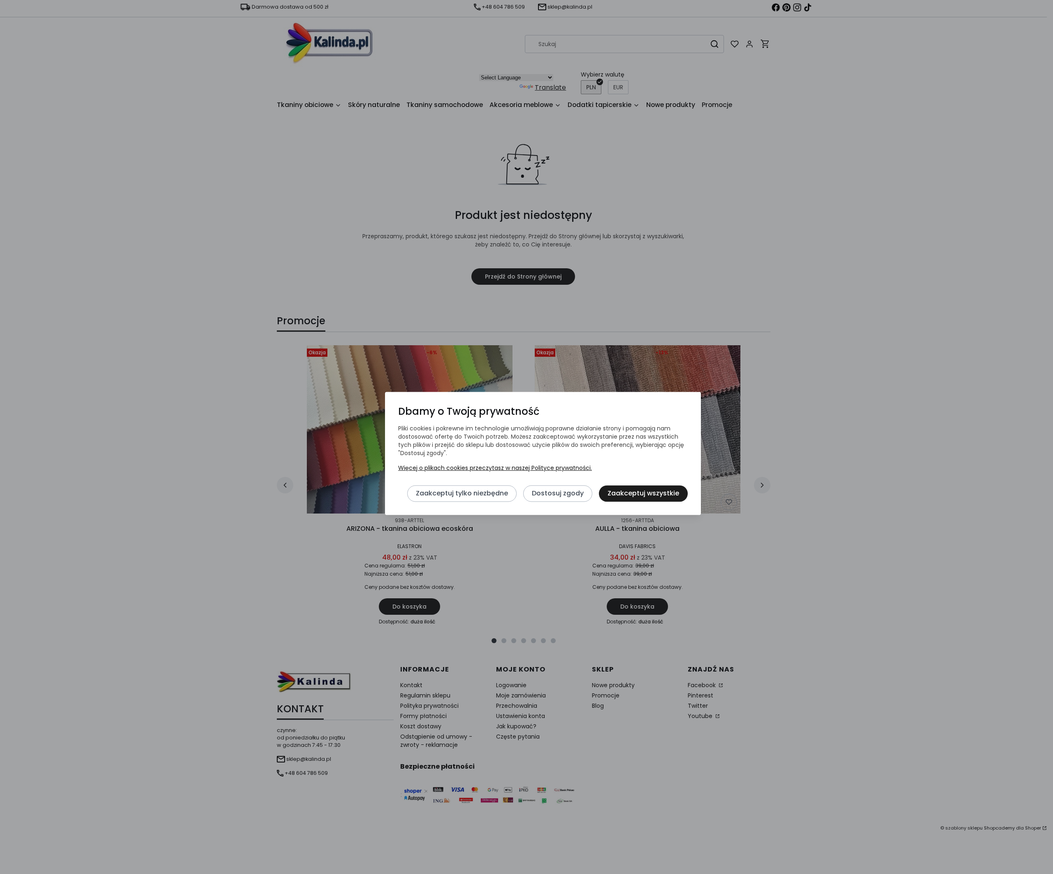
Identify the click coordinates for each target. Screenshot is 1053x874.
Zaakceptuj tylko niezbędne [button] (462, 493)
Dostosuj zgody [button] (558, 493)
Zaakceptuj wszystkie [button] (643, 493)
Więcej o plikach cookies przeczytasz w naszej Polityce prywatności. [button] (495, 468)
